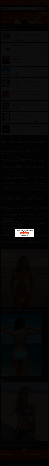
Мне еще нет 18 (24, 235)
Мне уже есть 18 (24, 233)
